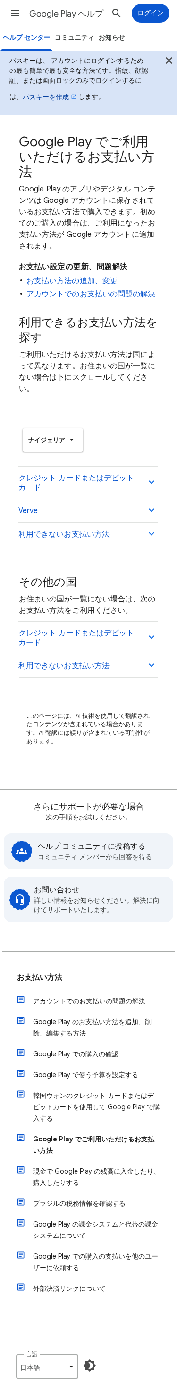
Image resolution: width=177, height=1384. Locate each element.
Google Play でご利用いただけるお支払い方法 (93, 1145)
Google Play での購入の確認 (75, 1054)
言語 (31, 1354)
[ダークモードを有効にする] (89, 1365)
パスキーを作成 (46, 97)
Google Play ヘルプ (66, 14)
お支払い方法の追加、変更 (72, 281)
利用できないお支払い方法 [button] (64, 534)
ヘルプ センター (27, 38)
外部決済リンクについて (69, 1288)
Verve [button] (28, 510)
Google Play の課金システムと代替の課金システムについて (95, 1230)
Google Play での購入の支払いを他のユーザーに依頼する (95, 1262)
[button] (15, 13)
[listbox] (53, 440)
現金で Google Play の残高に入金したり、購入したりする (96, 1177)
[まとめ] (169, 62)
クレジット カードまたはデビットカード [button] (76, 482)
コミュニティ (74, 38)
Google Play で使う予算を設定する (85, 1075)
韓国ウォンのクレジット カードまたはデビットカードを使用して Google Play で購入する (96, 1107)
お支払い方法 (39, 977)
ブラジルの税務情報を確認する (79, 1203)
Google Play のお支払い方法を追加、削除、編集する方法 (92, 1027)
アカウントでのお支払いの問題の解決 (90, 294)
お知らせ (112, 38)
